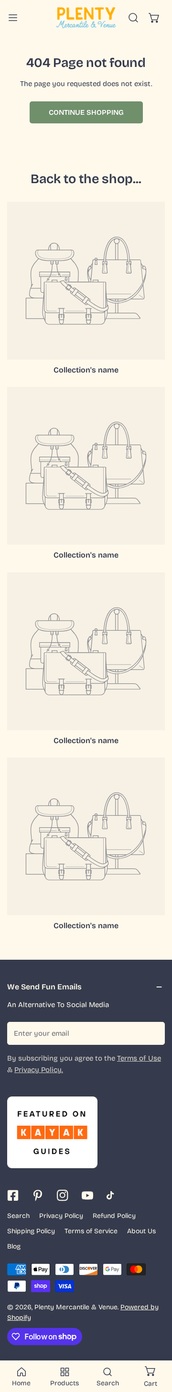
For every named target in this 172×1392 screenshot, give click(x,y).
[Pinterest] (37, 1195)
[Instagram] (62, 1195)
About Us (141, 1231)
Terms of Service (91, 1231)
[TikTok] (112, 1195)
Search (18, 1216)
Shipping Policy (31, 1231)
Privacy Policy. (38, 1069)
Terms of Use (139, 1058)
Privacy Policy (61, 1216)
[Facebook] (12, 1195)
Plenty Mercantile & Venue (76, 1307)
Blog (14, 1246)
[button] (154, 17)
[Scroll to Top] (154, 1341)
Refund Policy (114, 1216)
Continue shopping (86, 112)
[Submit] (152, 1033)
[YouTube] (87, 1195)
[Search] (133, 17)
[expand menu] (13, 18)
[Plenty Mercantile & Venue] (86, 17)
